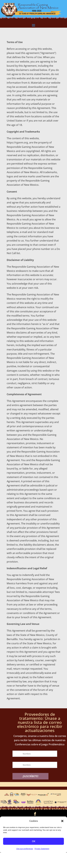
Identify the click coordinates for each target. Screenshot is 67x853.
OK (33, 841)
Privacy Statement (42, 848)
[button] (62, 821)
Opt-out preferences (24, 848)
